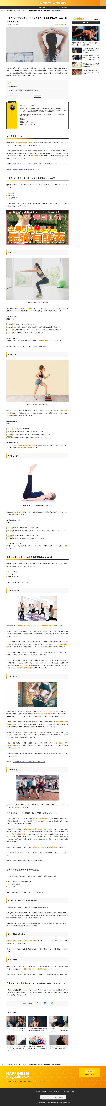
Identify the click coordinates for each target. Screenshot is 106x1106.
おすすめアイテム (63, 7)
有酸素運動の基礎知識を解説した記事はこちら (26, 169)
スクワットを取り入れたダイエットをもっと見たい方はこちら (30, 346)
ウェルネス (52, 7)
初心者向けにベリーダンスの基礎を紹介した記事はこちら (29, 761)
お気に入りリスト (58, 24)
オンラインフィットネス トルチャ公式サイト (53, 1097)
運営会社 (44, 1091)
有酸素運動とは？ (13, 86)
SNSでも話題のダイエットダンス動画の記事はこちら (27, 861)
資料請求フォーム (89, 1073)
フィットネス (42, 7)
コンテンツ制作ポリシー (68, 1091)
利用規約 (37, 1091)
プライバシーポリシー (54, 1091)
